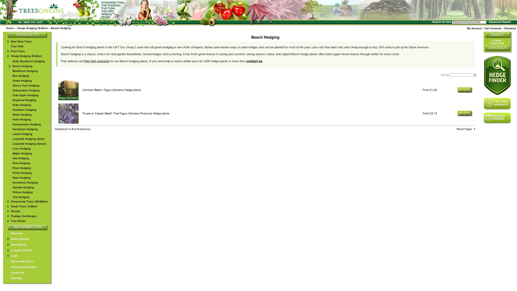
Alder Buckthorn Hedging (29, 61)
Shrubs (15, 211)
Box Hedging (21, 76)
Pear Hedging (21, 163)
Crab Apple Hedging (25, 95)
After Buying (19, 245)
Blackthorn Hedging (25, 71)
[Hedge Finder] (497, 75)
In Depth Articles (21, 250)
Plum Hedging (22, 168)
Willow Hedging (23, 192)
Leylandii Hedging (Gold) (28, 139)
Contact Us (18, 273)
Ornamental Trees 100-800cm (29, 201)
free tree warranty (97, 61)
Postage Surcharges (24, 216)
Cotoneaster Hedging (26, 90)
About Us (17, 233)
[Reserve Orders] (497, 118)
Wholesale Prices (22, 261)
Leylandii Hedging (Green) (29, 144)
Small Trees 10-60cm (24, 206)
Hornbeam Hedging (25, 129)
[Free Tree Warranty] (497, 104)
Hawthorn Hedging (24, 110)
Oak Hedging (21, 158)
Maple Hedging (22, 153)
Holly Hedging (22, 119)
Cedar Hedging (22, 81)
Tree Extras (18, 221)
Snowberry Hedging (25, 182)
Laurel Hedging (22, 134)
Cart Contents (492, 28)
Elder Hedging (22, 105)
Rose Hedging (22, 178)
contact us (254, 61)
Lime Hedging (22, 149)
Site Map (16, 278)
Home (10, 28)
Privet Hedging (22, 173)
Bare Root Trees (21, 41)
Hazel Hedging (22, 115)
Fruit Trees (18, 51)
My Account (474, 28)
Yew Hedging (21, 197)
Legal (14, 256)
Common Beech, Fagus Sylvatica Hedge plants (112, 90)
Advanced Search (500, 22)
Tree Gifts (17, 46)
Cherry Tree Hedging (26, 85)
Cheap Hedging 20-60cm (32, 28)
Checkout (510, 28)
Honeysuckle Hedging (27, 124)
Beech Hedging (61, 28)
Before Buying (20, 239)
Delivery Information (24, 267)
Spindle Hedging (23, 187)
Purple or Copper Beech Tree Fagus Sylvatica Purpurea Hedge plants (126, 113)
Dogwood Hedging (24, 100)
